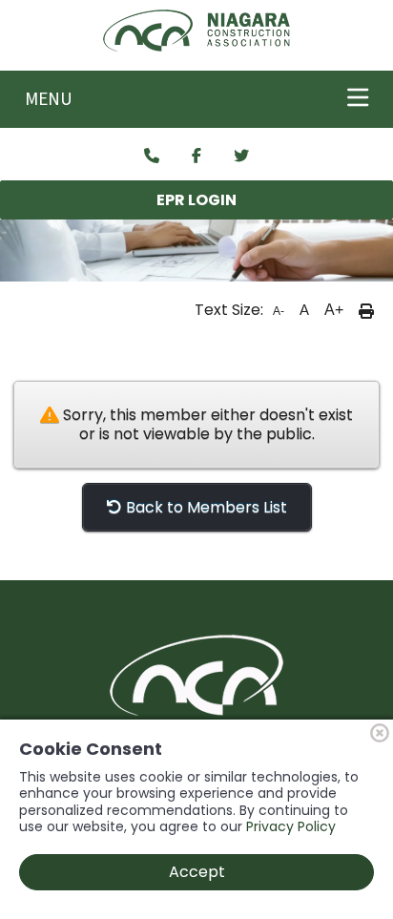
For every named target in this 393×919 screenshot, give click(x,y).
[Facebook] (196, 156)
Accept (197, 872)
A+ (333, 310)
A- (278, 311)
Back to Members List (204, 507)
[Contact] (151, 156)
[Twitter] (241, 156)
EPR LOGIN (196, 200)
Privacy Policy (291, 826)
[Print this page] (366, 310)
